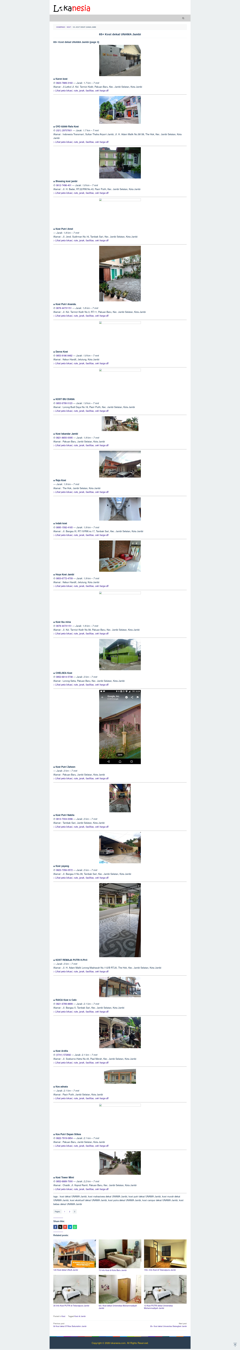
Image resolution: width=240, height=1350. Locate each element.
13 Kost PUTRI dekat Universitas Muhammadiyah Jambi (158, 1306)
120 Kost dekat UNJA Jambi (65, 1269)
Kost (63, 1316)
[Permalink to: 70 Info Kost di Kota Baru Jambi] (120, 1253)
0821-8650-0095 (64, 437)
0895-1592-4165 (64, 527)
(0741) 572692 (63, 1054)
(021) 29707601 (64, 130)
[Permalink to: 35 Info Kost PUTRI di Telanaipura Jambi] (74, 1289)
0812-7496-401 (63, 185)
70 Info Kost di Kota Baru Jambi (113, 1270)
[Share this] (55, 1227)
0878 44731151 (64, 308)
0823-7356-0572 (64, 870)
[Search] (183, 18)
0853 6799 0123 (64, 403)
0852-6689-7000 (64, 1181)
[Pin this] (65, 1227)
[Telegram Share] (70, 1227)
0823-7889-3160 (64, 82)
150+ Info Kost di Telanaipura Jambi (160, 1269)
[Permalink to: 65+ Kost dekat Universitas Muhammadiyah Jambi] (120, 1289)
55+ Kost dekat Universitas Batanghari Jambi (168, 1325)
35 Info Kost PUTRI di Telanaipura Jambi (71, 1305)
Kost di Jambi (80, 1316)
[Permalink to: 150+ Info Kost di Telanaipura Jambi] (165, 1253)
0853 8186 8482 (64, 355)
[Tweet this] (60, 1227)
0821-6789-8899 (64, 1003)
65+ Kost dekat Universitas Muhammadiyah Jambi (118, 1306)
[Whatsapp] (75, 1227)
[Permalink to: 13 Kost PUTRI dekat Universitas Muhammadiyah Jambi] (165, 1289)
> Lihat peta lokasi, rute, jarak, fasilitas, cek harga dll (80, 90)
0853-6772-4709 (64, 578)
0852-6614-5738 (64, 676)
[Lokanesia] (71, 8)
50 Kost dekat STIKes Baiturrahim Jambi (69, 1325)
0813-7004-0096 (64, 819)
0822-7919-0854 (64, 1138)
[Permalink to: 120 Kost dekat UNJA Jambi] (74, 1253)
